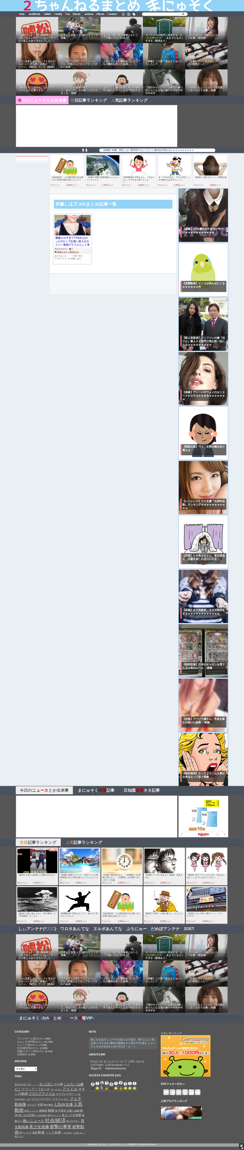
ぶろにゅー (136, 928)
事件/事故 (48, 1105)
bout (76, 14)
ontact (112, 14)
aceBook (33, 14)
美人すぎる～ (73, 1121)
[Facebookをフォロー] (172, 1093)
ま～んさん (56, 1089)
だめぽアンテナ (165, 928)
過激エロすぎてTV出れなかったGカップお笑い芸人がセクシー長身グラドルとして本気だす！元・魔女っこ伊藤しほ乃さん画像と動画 (72, 241)
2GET (189, 928)
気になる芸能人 (27, 1115)
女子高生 (60, 1110)
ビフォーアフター (41, 1099)
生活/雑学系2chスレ (28, 1048)
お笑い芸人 (78, 256)
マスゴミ (32, 1104)
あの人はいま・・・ (63, 256)
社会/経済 (55, 1120)
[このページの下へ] (86, 151)
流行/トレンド (54, 1115)
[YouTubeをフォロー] (191, 1093)
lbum (100, 14)
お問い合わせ (136, 1061)
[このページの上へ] (83, 151)
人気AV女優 (63, 1104)
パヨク (28, 1099)
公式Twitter (97, 1065)
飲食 (41, 1132)
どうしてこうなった (36, 1089)
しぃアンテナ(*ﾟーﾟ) (37, 928)
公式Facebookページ (117, 1065)
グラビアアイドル (62, 258)
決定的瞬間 (42, 1115)
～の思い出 (77, 1133)
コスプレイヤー (65, 1093)
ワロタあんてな (74, 928)
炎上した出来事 (71, 1115)
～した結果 (53, 1132)
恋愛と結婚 (73, 1110)
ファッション (60, 1098)
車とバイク (25, 1132)
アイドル (70, 1089)
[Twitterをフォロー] (166, 1093)
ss (67, 14)
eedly (58, 14)
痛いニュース (33, 1121)
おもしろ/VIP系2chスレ (30, 1041)
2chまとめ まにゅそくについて (108, 1061)
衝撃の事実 (61, 1126)
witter (47, 14)
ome (21, 14)
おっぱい (46, 1084)
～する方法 (67, 1133)
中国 (40, 1104)
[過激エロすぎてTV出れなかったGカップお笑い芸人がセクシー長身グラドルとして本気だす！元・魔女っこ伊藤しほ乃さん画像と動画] (72, 225)
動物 (51, 1110)
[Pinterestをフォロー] (185, 1093)
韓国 (34, 1132)
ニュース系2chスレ (28, 1044)
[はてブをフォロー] (178, 1093)
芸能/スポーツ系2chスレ (68, 252)
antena (88, 14)
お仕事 (58, 1084)
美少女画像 (39, 1126)
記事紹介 (22, 1054)
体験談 (43, 1110)
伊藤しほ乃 (76, 258)
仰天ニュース (31, 1111)
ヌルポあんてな (107, 928)
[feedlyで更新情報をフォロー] (197, 1093)
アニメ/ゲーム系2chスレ (30, 1038)
